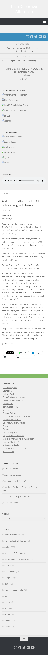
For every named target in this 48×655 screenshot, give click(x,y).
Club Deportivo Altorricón (24, 9)
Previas (7, 620)
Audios (7, 547)
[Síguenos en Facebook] (31, 36)
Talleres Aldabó (9, 394)
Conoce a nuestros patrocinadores (18, 559)
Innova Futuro (8, 451)
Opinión (7, 614)
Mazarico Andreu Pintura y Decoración (18, 439)
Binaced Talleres (9, 413)
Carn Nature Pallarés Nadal (14, 423)
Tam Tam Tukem (11, 502)
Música (7, 602)
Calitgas (6, 429)
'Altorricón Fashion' (12, 535)
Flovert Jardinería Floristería (14, 400)
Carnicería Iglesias (10, 432)
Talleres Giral (8, 403)
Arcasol (6, 426)
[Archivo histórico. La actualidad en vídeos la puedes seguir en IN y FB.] (44, 36)
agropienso (7, 410)
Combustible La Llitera (12, 419)
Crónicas (6, 193)
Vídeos (7, 627)
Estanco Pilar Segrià (11, 442)
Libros (6, 596)
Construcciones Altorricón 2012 (16, 448)
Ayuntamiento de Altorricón (15, 481)
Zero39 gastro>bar (10, 407)
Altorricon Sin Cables (12, 475)
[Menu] (44, 21)
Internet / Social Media (13, 590)
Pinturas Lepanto (10, 387)
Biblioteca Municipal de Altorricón (18, 496)
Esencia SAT (8, 391)
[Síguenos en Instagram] (27, 36)
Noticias (7, 608)
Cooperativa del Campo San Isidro (16, 416)
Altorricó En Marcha (12, 469)
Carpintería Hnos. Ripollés (13, 435)
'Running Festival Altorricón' (15, 541)
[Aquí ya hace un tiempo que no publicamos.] (35, 36)
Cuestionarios (10, 571)
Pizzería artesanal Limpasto (14, 397)
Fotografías (9, 578)
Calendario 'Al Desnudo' (14, 553)
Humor (7, 584)
